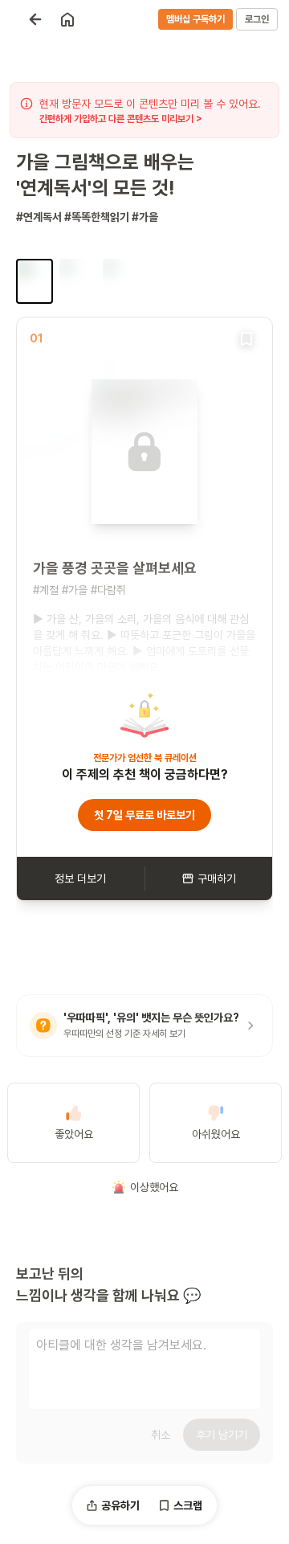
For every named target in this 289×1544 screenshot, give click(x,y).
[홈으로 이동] (67, 19)
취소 (160, 1434)
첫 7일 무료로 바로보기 (144, 815)
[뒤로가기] (35, 19)
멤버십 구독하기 (195, 19)
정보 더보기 (80, 878)
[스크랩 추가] (246, 338)
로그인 (257, 19)
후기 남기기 (221, 1434)
